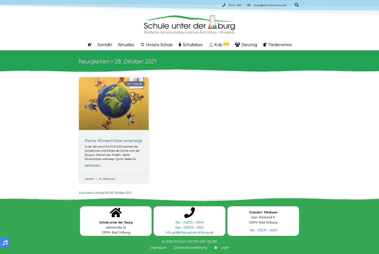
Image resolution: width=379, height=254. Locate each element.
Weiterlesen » (93, 165)
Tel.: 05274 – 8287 (263, 230)
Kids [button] (221, 44)
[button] (297, 5)
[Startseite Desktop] (89, 44)
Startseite (85, 193)
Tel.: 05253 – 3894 (189, 222)
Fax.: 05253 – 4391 (189, 227)
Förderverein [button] (280, 44)
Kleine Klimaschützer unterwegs (113, 140)
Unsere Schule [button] (159, 44)
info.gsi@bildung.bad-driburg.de (189, 232)
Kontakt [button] (105, 44)
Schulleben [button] (193, 44)
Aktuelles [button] (126, 44)
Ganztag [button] (249, 44)
